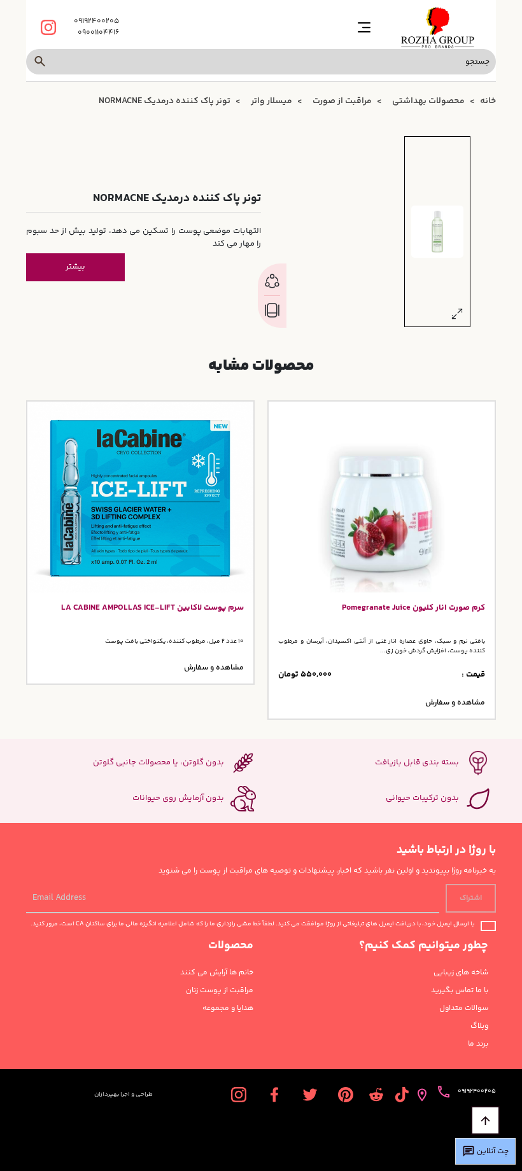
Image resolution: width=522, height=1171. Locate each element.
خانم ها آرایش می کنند (216, 973)
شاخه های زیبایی (461, 973)
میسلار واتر (271, 101)
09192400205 (96, 21)
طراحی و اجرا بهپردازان (123, 1095)
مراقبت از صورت (342, 101)
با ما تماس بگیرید (459, 991)
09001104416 (98, 33)
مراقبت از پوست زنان (219, 991)
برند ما (478, 1044)
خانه (488, 101)
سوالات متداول (463, 1008)
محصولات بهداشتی (428, 101)
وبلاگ (479, 1026)
